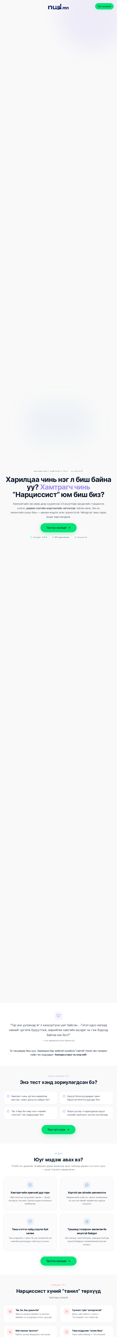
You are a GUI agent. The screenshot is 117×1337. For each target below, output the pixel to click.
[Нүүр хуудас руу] (58, 6)
